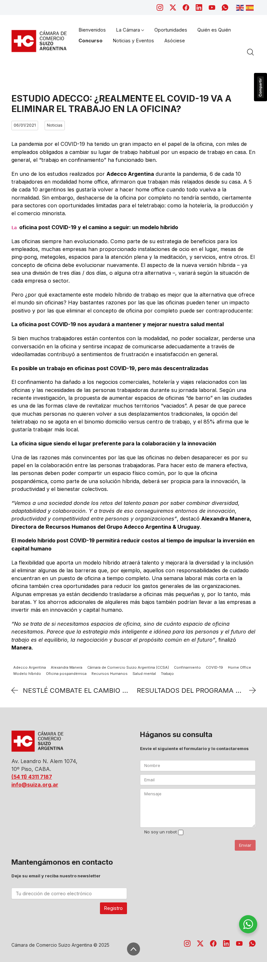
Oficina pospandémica (66, 673)
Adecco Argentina (29, 667)
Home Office (239, 667)
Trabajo (167, 673)
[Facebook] (186, 7)
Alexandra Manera (66, 667)
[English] (241, 7)
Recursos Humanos (109, 673)
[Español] (251, 7)
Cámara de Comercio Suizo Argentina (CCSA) (128, 667)
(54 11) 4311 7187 (31, 777)
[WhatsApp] (225, 7)
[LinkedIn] (199, 7)
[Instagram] (160, 7)
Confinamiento (187, 667)
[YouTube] (212, 7)
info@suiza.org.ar (34, 784)
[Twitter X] (173, 7)
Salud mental (144, 673)
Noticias (55, 125)
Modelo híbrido (27, 673)
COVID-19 (214, 667)
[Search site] (250, 52)
